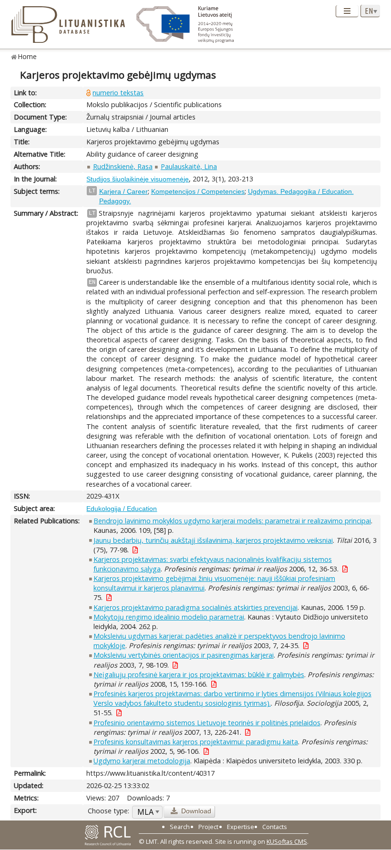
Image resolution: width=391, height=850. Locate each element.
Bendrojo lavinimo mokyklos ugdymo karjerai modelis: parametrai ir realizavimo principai (232, 520)
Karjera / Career (123, 191)
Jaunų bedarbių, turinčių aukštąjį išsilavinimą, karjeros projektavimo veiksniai (213, 540)
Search (180, 826)
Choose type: (108, 810)
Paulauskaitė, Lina (189, 166)
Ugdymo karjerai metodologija (141, 760)
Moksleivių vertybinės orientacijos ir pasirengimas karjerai (183, 655)
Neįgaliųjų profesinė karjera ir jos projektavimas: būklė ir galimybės (198, 674)
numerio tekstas (118, 92)
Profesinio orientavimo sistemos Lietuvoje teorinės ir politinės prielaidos (206, 722)
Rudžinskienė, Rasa (123, 166)
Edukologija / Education (121, 508)
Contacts (274, 826)
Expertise (240, 826)
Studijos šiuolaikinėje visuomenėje (137, 179)
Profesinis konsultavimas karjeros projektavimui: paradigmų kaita (195, 741)
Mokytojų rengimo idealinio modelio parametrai (168, 616)
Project (208, 826)
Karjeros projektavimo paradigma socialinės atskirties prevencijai (195, 607)
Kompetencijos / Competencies (198, 191)
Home (27, 56)
